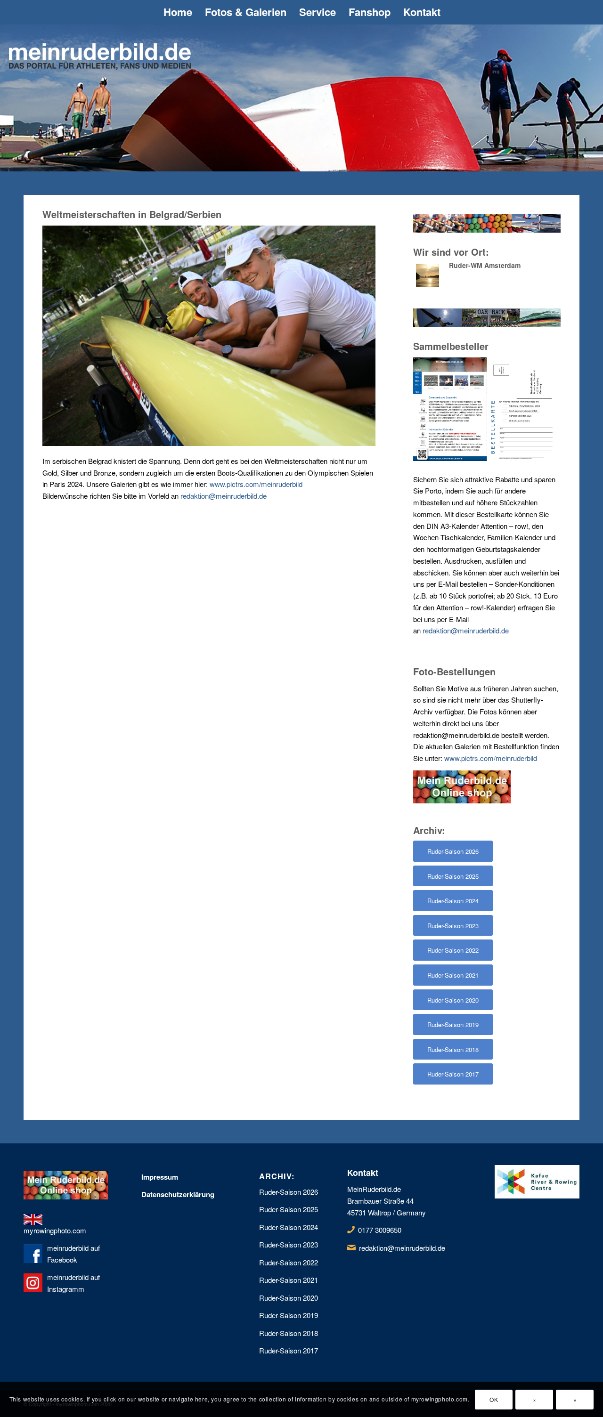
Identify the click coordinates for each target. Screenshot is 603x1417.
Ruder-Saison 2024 (288, 1227)
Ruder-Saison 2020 (288, 1298)
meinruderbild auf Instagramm (73, 1283)
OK (493, 1399)
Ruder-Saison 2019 (288, 1315)
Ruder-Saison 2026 (288, 1192)
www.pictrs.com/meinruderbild (256, 484)
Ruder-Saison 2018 (288, 1333)
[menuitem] (177, 12)
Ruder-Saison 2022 (288, 1262)
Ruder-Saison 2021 (288, 1280)
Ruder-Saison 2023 (288, 1244)
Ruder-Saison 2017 (288, 1350)
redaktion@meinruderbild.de (223, 496)
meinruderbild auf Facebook (73, 1253)
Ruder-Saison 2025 (288, 1209)
